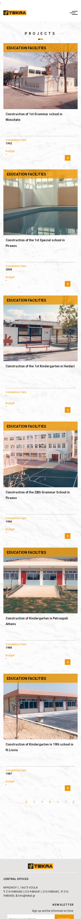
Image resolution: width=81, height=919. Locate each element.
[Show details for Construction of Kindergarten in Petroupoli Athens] (40, 580)
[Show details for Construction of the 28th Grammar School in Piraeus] (40, 454)
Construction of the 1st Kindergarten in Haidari (40, 366)
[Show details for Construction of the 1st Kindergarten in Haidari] (40, 328)
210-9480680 (14, 891)
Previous (26, 802)
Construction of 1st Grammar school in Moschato (34, 117)
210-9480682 (51, 891)
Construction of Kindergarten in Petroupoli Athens (37, 621)
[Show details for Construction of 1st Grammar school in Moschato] (40, 76)
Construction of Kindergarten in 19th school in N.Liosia (39, 747)
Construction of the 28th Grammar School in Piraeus (38, 495)
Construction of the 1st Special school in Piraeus (35, 243)
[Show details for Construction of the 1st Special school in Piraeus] (40, 202)
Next (73, 802)
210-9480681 (32, 891)
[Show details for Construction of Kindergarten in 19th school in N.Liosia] (40, 706)
